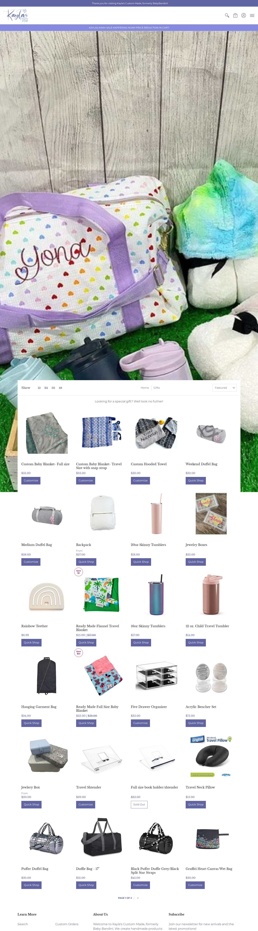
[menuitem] (227, 15)
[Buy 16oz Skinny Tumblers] (156, 594)
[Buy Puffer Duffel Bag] (46, 837)
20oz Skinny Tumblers (148, 545)
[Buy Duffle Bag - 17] (101, 837)
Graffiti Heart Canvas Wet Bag (209, 869)
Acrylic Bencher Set (201, 707)
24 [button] (46, 388)
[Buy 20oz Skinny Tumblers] (156, 513)
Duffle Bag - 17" (88, 869)
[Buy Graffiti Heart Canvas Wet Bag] (211, 837)
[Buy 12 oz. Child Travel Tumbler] (211, 594)
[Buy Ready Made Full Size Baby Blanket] (101, 675)
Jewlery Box (30, 787)
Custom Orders (66, 924)
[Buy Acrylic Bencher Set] (211, 675)
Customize (31, 480)
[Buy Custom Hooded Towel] (156, 433)
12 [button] (39, 388)
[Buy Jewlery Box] (46, 756)
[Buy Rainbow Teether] (46, 594)
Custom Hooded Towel (149, 464)
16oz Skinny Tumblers (148, 626)
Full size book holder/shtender (154, 787)
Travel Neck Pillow (200, 787)
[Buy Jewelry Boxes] (211, 513)
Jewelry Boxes (196, 545)
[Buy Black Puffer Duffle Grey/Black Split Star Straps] (156, 837)
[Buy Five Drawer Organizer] (156, 675)
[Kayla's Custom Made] (16, 15)
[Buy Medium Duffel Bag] (46, 513)
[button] (227, 15)
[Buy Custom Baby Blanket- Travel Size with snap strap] (101, 433)
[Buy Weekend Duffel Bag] (211, 433)
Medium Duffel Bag (36, 545)
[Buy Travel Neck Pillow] (211, 756)
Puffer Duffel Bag (34, 869)
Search (23, 924)
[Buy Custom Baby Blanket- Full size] (46, 433)
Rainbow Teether (34, 626)
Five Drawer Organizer (149, 707)
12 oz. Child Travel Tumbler (207, 626)
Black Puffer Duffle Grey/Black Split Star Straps (155, 870)
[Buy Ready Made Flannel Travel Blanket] (101, 594)
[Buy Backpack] (101, 513)
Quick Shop (195, 480)
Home (145, 387)
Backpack (83, 545)
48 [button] (60, 388)
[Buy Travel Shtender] (101, 756)
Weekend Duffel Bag (201, 464)
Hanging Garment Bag (38, 707)
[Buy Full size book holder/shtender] (156, 756)
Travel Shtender (88, 787)
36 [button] (53, 388)
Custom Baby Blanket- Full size (45, 464)
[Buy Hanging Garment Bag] (46, 675)
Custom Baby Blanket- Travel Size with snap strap (99, 466)
